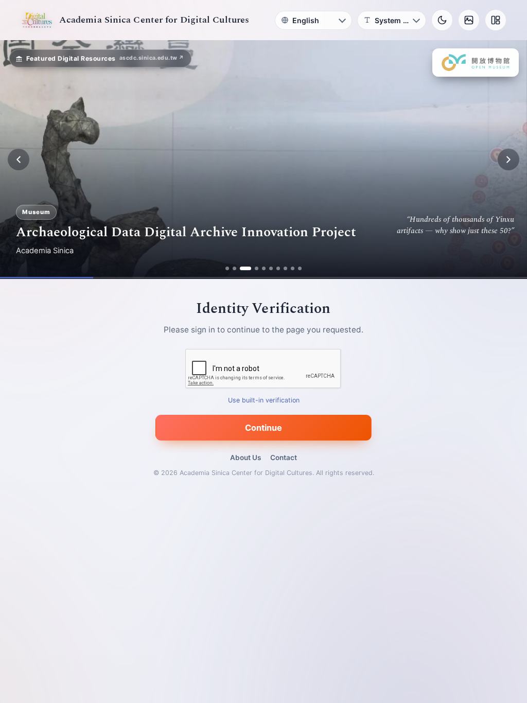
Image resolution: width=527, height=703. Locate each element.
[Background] (469, 20)
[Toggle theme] (442, 20)
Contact (283, 457)
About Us (245, 457)
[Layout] (495, 20)
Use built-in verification (264, 401)
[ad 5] (264, 268)
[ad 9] (292, 268)
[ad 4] (256, 268)
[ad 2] (234, 268)
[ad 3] (245, 268)
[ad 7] (278, 268)
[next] (508, 159)
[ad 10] (300, 268)
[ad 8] (285, 268)
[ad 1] (227, 268)
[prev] (18, 159)
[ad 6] (271, 268)
